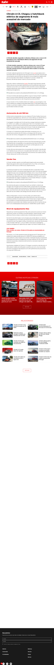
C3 (34, 102)
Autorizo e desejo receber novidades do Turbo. (12, 644)
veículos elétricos (22, 256)
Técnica (29, 651)
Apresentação (15, 256)
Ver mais (27, 306)
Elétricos (30, 649)
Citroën (9, 10)
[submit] (50, 641)
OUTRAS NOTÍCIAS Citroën (27, 278)
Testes (29, 654)
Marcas (29, 657)
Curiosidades (5, 654)
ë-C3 (34, 73)
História (4, 649)
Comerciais (5, 651)
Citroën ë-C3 (34, 256)
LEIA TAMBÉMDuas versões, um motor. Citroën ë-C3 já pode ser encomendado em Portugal (25, 230)
